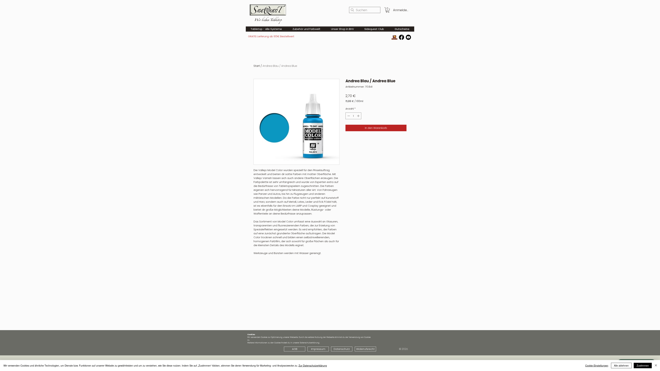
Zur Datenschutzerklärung (313, 365)
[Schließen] (656, 365)
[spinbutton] (353, 116)
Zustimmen (643, 365)
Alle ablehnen (621, 365)
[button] (387, 10)
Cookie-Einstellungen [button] (596, 365)
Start (257, 66)
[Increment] (358, 116)
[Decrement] (348, 116)
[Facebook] (401, 37)
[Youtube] (408, 37)
